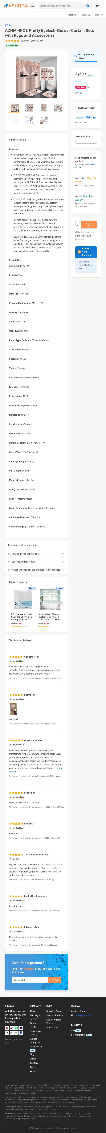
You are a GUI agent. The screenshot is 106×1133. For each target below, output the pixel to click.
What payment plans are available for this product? (36, 570)
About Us (85, 14)
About (33, 1011)
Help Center (52, 1027)
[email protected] (83, 1015)
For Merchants (78, 1035)
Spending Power (54, 1011)
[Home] (16, 5)
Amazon (29, 968)
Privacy (33, 1071)
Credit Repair (36, 1046)
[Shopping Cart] (97, 5)
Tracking (72, 14)
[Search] (87, 5)
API (73, 1030)
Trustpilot (34, 1063)
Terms (33, 1067)
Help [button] (97, 14)
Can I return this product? (24, 561)
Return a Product (54, 1015)
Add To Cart (89, 224)
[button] (32, 5)
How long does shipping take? (26, 554)
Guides (33, 1058)
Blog (32, 1054)
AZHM (8, 25)
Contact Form (78, 1011)
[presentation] (60, 603)
